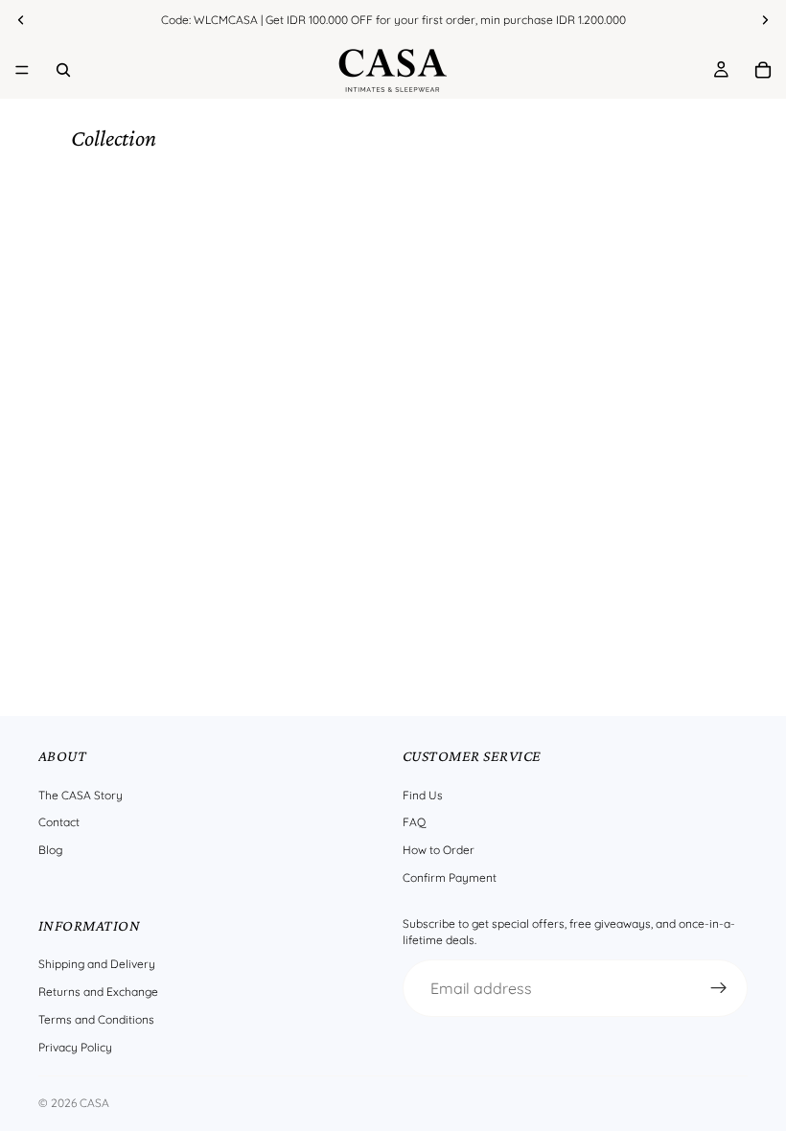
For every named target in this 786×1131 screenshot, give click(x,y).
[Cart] (763, 70)
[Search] (63, 70)
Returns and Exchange (98, 991)
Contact (59, 822)
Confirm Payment (450, 877)
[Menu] (22, 70)
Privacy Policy (75, 1046)
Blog (50, 849)
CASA (94, 1103)
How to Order (438, 849)
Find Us (423, 794)
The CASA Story (80, 794)
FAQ (414, 822)
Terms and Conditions (96, 1019)
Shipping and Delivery (96, 964)
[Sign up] (719, 987)
